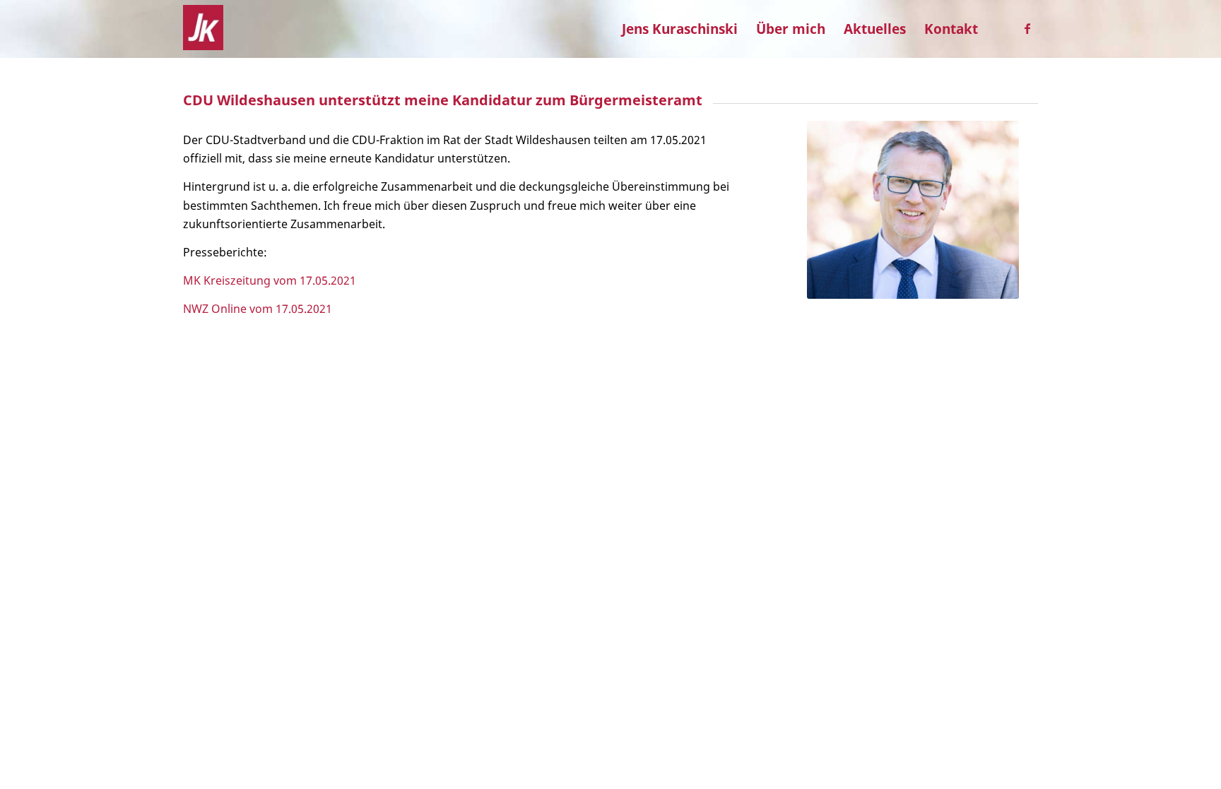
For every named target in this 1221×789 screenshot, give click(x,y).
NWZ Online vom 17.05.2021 (257, 308)
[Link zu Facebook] (1027, 28)
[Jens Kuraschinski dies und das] (203, 29)
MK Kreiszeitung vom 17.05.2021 (269, 280)
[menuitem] (680, 29)
